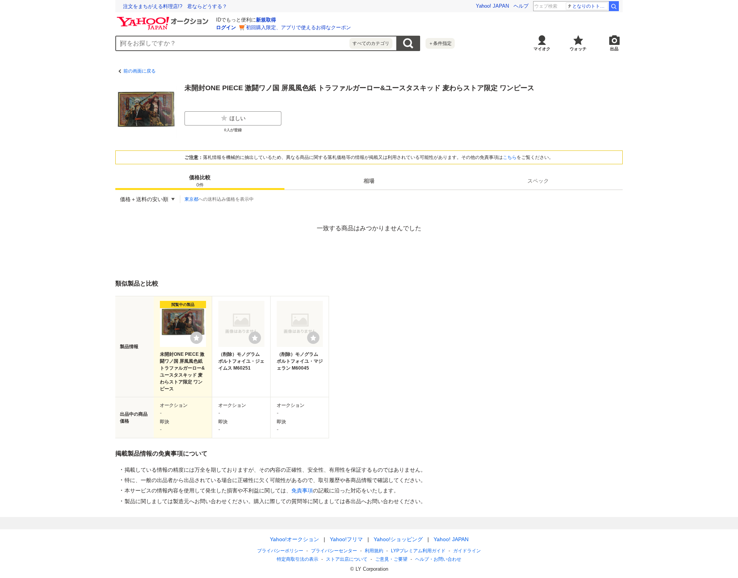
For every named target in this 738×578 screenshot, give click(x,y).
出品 (614, 48)
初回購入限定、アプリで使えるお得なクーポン (298, 27)
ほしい (237, 118)
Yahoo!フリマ (346, 539)
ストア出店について (346, 559)
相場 (369, 181)
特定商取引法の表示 (297, 559)
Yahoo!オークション (294, 539)
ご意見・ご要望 (391, 559)
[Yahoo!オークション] (163, 18)
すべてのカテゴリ (370, 43)
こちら (510, 157)
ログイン (226, 27)
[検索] (614, 6)
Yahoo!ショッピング (398, 539)
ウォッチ (578, 48)
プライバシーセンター (334, 550)
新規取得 (266, 20)
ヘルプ (521, 6)
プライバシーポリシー (280, 550)
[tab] (199, 181)
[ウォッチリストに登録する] (196, 338)
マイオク (542, 48)
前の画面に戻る (139, 71)
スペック (538, 181)
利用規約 (374, 550)
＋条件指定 (440, 43)
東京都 (191, 199)
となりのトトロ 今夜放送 (590, 6)
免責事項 (302, 490)
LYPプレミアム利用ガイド (418, 550)
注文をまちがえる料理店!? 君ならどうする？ (175, 6)
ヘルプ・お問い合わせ (438, 559)
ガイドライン (467, 550)
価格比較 (200, 181)
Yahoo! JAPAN (492, 6)
